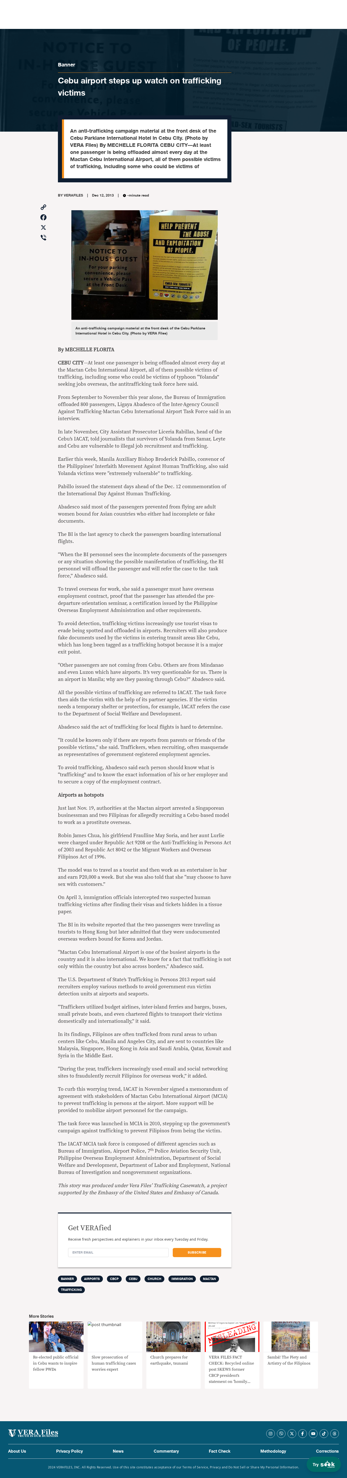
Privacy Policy (69, 1451)
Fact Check (219, 1451)
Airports (92, 1278)
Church (154, 1278)
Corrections (327, 1451)
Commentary (166, 1451)
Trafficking (71, 1289)
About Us (17, 1451)
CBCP (114, 1278)
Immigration (182, 1278)
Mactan (209, 1278)
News (118, 1451)
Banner (66, 65)
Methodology (273, 1451)
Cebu (133, 1278)
